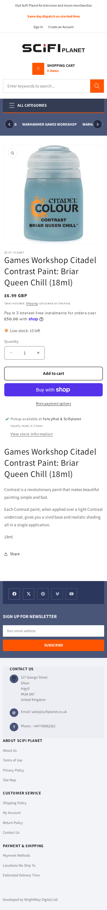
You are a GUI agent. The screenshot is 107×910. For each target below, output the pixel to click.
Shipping (32, 303)
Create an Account (61, 27)
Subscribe (53, 645)
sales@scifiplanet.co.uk (49, 711)
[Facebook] (14, 594)
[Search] (97, 86)
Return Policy (13, 822)
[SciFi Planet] (53, 48)
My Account (12, 812)
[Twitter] (28, 594)
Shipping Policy (15, 802)
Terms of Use (12, 760)
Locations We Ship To (19, 865)
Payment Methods (16, 855)
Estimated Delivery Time (21, 875)
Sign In (38, 27)
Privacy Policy (13, 770)
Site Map (9, 780)
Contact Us (11, 832)
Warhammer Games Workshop (48, 124)
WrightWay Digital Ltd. (41, 899)
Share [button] (15, 553)
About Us (10, 750)
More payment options (53, 403)
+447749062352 (44, 726)
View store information (32, 434)
